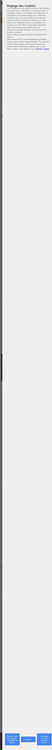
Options (28, 739)
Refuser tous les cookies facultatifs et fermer (12, 739)
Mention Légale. (43, 49)
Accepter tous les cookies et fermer (44, 739)
